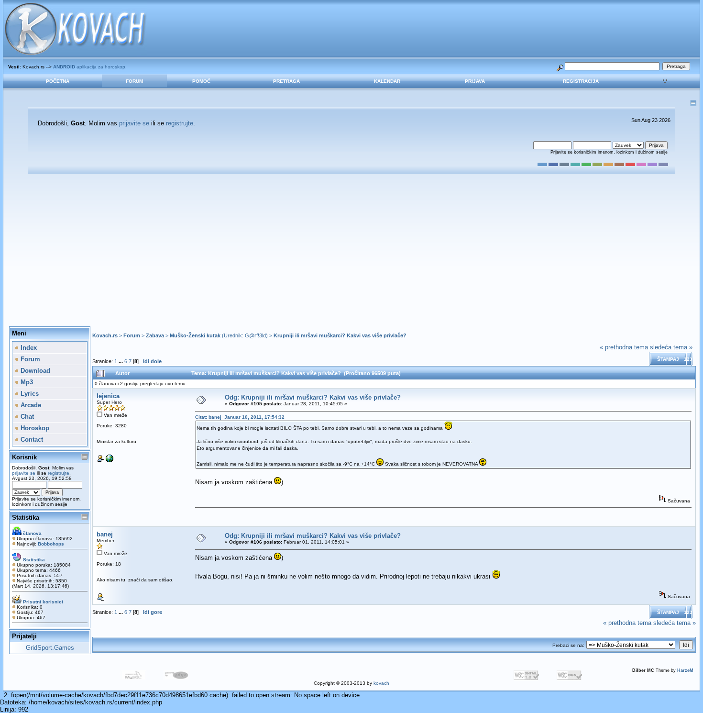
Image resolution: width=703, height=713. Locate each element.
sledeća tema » (671, 347)
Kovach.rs (105, 335)
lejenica (108, 396)
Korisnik (24, 457)
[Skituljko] (109, 460)
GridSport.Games (50, 647)
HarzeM (685, 670)
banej (105, 534)
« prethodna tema (624, 347)
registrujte (179, 123)
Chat (26, 416)
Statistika (25, 517)
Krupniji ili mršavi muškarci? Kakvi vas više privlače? (340, 335)
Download (34, 370)
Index (28, 347)
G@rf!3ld (255, 335)
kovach (381, 683)
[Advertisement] (351, 250)
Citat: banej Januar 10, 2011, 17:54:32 (240, 417)
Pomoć (201, 81)
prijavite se (134, 123)
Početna (57, 81)
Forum (134, 81)
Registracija (581, 81)
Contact (31, 439)
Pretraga (286, 81)
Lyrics (29, 393)
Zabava (155, 335)
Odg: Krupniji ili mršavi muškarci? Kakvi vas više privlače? (313, 397)
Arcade (30, 405)
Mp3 (26, 382)
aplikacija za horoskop (89, 66)
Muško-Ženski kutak (195, 335)
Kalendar (387, 81)
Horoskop (34, 428)
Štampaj (668, 359)
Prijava (475, 81)
